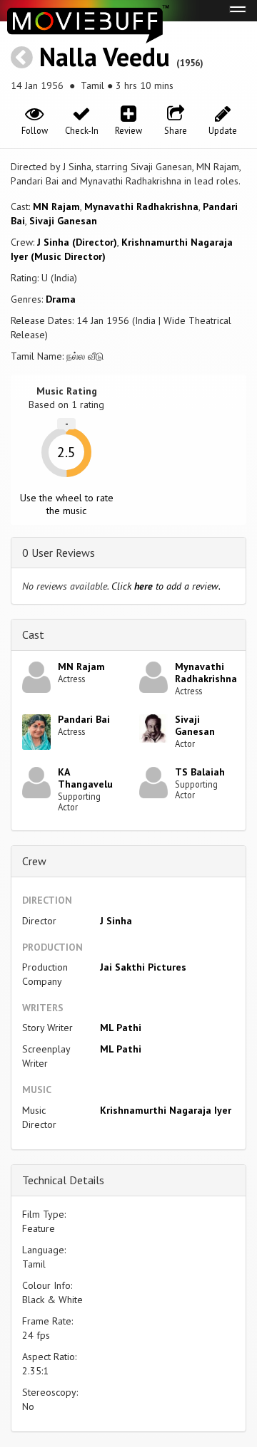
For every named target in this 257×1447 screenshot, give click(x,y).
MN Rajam (56, 206)
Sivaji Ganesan (63, 220)
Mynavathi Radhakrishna (141, 206)
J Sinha (116, 920)
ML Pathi (120, 1027)
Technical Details (63, 1180)
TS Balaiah (200, 772)
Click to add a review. (166, 586)
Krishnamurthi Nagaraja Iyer (165, 1110)
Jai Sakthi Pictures (143, 967)
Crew (34, 861)
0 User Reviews (58, 552)
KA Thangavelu (85, 778)
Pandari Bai (84, 719)
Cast (33, 634)
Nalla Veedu (104, 56)
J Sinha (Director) (77, 242)
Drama (61, 299)
